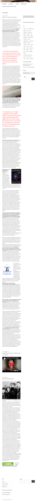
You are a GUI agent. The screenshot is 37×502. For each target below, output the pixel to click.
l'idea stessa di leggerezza (6, 494)
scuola (25, 53)
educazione (30, 32)
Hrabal (31, 35)
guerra (28, 35)
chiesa (25, 30)
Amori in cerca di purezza (9, 17)
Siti (27, 56)
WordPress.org (4, 486)
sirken (24, 56)
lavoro (29, 39)
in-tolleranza (25, 37)
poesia (31, 49)
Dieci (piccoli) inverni (8, 379)
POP (27, 51)
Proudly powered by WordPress (7, 499)
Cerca (25, 76)
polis (24, 51)
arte (27, 28)
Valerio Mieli (16, 399)
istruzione (25, 39)
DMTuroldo (25, 32)
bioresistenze (31, 28)
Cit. (27, 30)
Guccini (25, 35)
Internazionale (31, 37)
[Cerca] (33, 79)
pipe (24, 49)
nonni (28, 46)
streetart (28, 58)
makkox (29, 42)
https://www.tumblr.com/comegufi (28, 22)
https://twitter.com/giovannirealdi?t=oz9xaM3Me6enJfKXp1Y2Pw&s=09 (29, 17)
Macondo (25, 42)
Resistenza (30, 51)
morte (28, 44)
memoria (25, 44)
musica (32, 44)
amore (25, 28)
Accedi (3, 481)
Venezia (32, 58)
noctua (25, 46)
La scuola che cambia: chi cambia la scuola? (9, 6)
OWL (31, 46)
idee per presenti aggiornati (6, 492)
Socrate (30, 56)
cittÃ (30, 30)
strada (25, 58)
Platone (27, 49)
